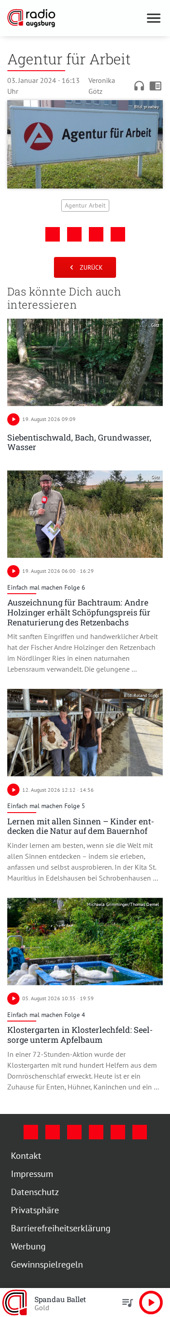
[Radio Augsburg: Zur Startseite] (74, 18)
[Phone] (118, 1132)
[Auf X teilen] (74, 234)
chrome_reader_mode (155, 85)
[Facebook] (31, 1132)
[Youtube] (74, 1132)
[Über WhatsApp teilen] (96, 234)
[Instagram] (52, 1132)
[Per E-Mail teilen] (118, 234)
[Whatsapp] (139, 1132)
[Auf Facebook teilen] (52, 234)
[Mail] (96, 1132)
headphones (139, 85)
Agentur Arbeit (85, 205)
